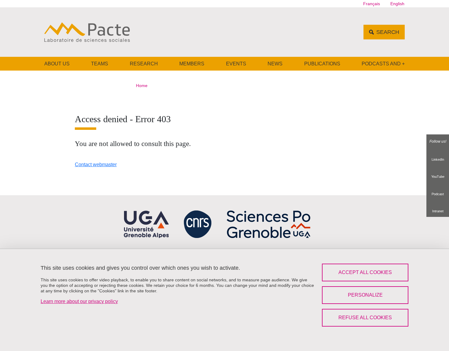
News (275, 63)
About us (57, 63)
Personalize (365, 295)
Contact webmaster (96, 164)
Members (191, 63)
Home (142, 85)
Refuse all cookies (365, 317)
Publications (322, 63)
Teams (99, 63)
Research (144, 63)
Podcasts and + (383, 63)
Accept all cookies (365, 272)
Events (236, 63)
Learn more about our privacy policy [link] (79, 301)
